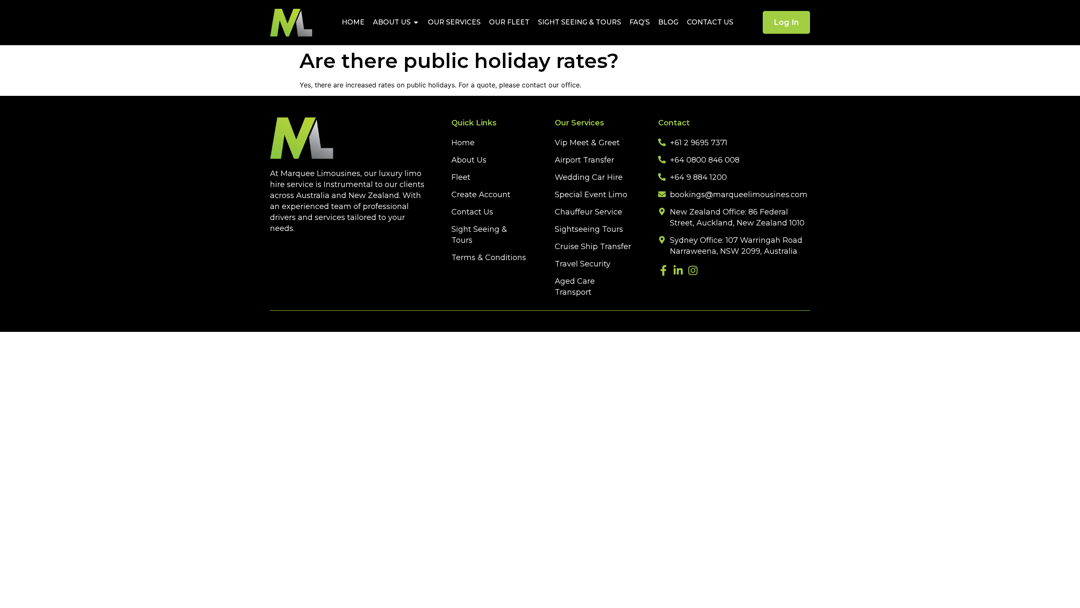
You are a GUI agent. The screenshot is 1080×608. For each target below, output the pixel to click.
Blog (668, 22)
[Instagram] (693, 270)
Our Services (454, 22)
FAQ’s (639, 22)
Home (353, 22)
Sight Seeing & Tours (579, 22)
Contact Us (710, 22)
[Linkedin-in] (678, 270)
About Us (391, 22)
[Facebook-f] (663, 270)
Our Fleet (509, 22)
